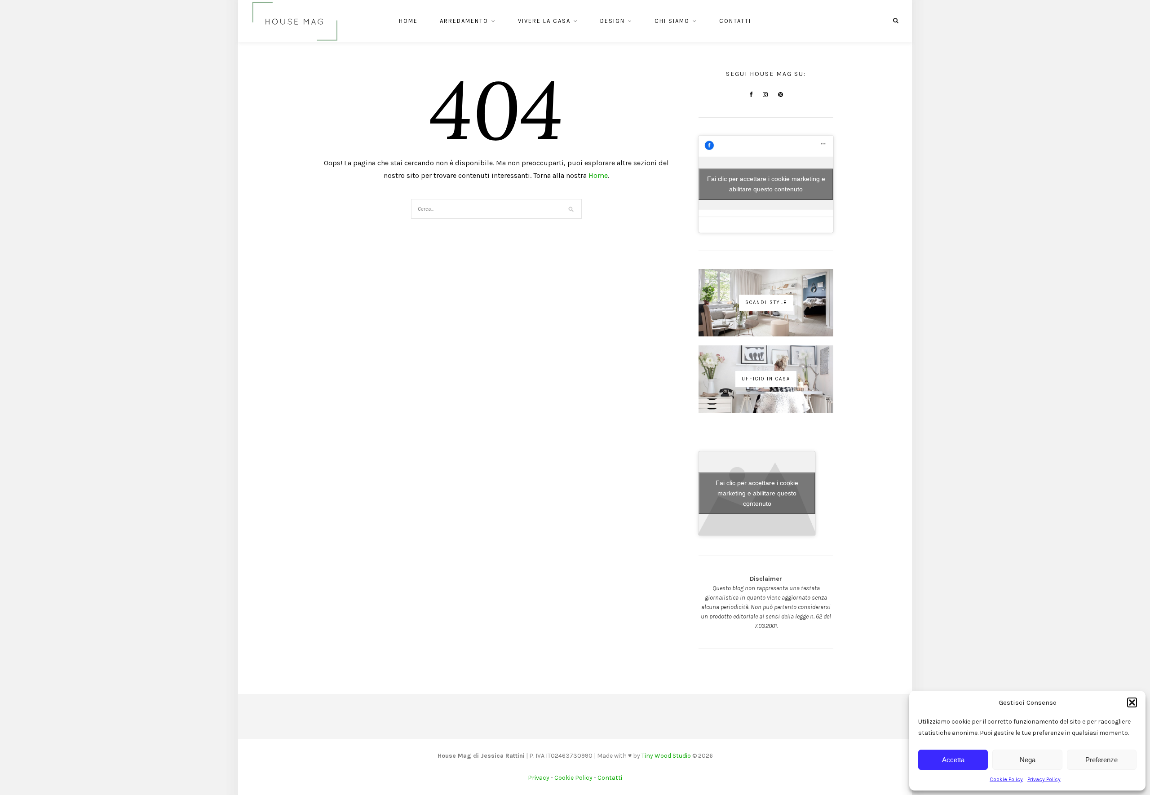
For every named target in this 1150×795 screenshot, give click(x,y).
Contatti (735, 21)
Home (408, 21)
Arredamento (464, 21)
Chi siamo (672, 21)
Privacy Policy (1044, 779)
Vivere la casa (544, 21)
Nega (1027, 760)
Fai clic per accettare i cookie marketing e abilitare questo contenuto (766, 184)
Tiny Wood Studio (666, 756)
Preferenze (1101, 760)
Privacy (538, 778)
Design (612, 21)
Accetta (953, 760)
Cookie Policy (1006, 779)
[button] (1132, 702)
